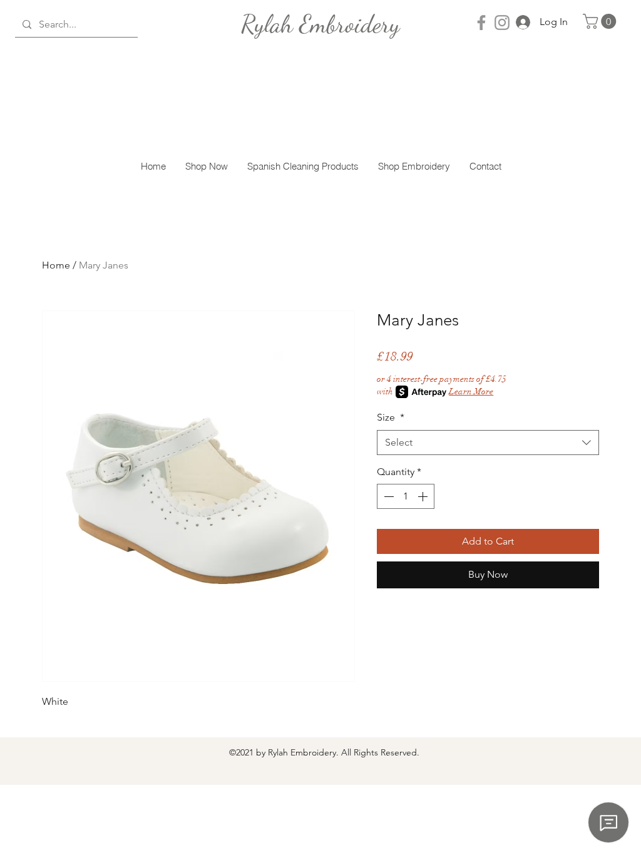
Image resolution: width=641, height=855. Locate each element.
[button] (601, 21)
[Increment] (424, 496)
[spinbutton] (405, 496)
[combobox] (488, 442)
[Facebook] (481, 23)
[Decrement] (387, 496)
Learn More (471, 391)
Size (390, 417)
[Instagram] (502, 23)
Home (56, 265)
